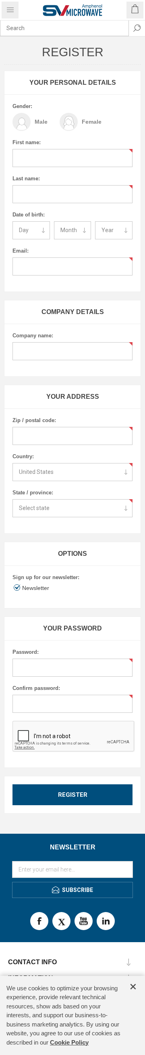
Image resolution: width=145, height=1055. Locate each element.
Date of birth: (28, 215)
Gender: (22, 106)
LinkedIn (106, 921)
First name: (26, 142)
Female (92, 121)
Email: (20, 251)
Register (72, 794)
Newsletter (35, 588)
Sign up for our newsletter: (45, 577)
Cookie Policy (69, 1042)
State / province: (32, 493)
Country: (23, 456)
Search (137, 28)
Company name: (32, 336)
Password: (25, 652)
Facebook (39, 921)
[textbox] (64, 28)
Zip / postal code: (34, 420)
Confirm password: (36, 688)
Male (41, 121)
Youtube (84, 921)
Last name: (26, 178)
